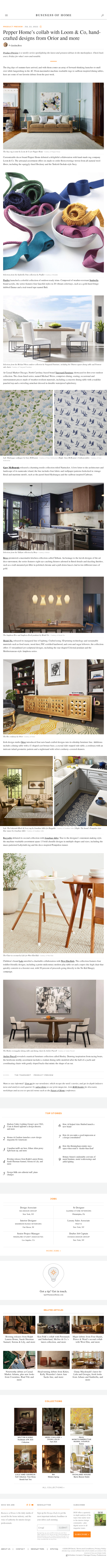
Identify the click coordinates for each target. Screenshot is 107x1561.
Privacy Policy (55, 1536)
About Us (5, 1549)
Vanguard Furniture (64, 372)
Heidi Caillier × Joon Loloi (53, 1438)
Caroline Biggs (16, 45)
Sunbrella (94, 280)
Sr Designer (78, 1207)
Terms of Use (54, 1534)
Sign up (28, 1083)
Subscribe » (82, 1534)
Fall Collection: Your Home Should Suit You (25, 1478)
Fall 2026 (53, 1441)
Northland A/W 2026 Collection (25, 1440)
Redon (81, 1443)
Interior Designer (28, 1220)
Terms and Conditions (85, 1549)
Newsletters (37, 1549)
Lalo (21, 960)
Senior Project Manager (28, 1233)
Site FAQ (54, 1549)
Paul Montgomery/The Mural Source (81, 1439)
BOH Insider (78, 1086)
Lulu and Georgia (25, 1474)
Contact (20, 1549)
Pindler (6, 280)
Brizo (5, 557)
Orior (23, 742)
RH (53, 1474)
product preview (13, 27)
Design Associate (28, 1207)
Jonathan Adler (51, 837)
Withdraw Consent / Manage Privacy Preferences (86, 1555)
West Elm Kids (68, 960)
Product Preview (10, 52)
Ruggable (7, 837)
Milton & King (25, 1437)
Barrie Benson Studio (82, 1477)
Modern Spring (53, 1477)
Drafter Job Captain (78, 1233)
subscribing (40, 1086)
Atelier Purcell (10, 1056)
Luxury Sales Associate (78, 1220)
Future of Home (58, 1090)
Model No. (8, 640)
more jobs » (53, 1251)
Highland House (81, 1474)
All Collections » (53, 1487)
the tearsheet (22, 1075)
